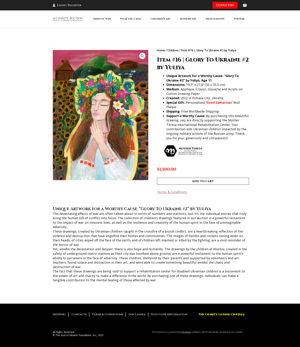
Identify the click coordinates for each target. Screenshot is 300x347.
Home (161, 50)
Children (173, 50)
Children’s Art (160, 18)
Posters (239, 18)
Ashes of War (102, 18)
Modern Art (188, 18)
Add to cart (203, 181)
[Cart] (244, 5)
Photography (215, 18)
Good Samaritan (219, 102)
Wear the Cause (130, 18)
